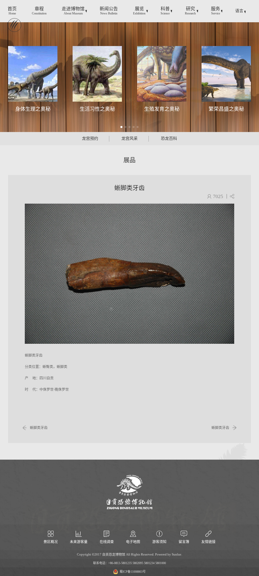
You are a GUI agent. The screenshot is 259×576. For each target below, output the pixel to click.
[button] (121, 127)
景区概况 (51, 542)
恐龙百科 (169, 138)
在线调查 (107, 542)
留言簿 (184, 542)
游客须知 (159, 542)
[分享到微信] (232, 196)
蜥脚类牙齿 (39, 428)
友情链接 (208, 542)
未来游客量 (79, 542)
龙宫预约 (90, 138)
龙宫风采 (129, 138)
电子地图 (133, 542)
